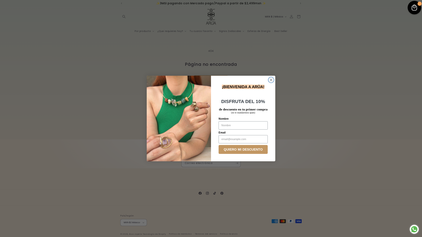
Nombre (224, 118)
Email (222, 132)
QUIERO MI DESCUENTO (243, 149)
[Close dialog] (271, 80)
